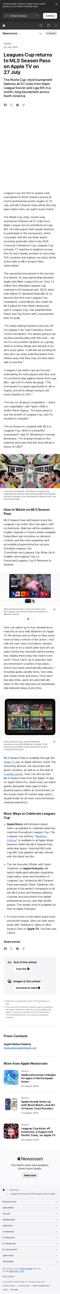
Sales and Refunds (41, 1286)
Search (52, 33)
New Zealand (8, 1276)
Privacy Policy (9, 1286)
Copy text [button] (21, 969)
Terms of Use (24, 1286)
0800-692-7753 (16, 1271)
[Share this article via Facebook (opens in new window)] (5, 105)
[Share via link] (23, 105)
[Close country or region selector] (56, 4)
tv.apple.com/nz (13, 774)
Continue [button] (50, 16)
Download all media (26, 988)
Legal (5, 1290)
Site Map (14, 1290)
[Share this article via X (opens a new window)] (11, 105)
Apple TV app (12, 762)
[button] (21, 15)
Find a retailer (26, 1269)
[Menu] (56, 26)
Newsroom (10, 33)
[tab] (28, 619)
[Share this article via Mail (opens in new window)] (17, 105)
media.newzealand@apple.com (20, 1048)
